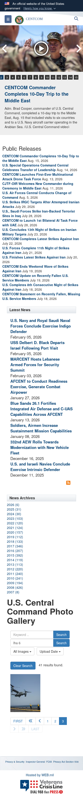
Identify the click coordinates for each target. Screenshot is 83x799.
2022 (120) (15, 523)
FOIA (49, 761)
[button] (40, 8)
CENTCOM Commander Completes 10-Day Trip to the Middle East (36, 94)
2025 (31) (14, 509)
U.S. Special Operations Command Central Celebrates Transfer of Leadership (35, 167)
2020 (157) (15, 532)
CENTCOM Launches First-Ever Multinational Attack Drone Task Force (37, 176)
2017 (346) (15, 546)
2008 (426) (15, 587)
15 (76, 77)
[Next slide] (78, 48)
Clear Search (23, 665)
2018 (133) (15, 541)
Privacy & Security (14, 761)
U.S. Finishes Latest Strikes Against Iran (34, 257)
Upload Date (49, 651)
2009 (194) (15, 583)
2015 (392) (15, 555)
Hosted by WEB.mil (40, 775)
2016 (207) (15, 550)
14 (70, 77)
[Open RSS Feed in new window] (68, 483)
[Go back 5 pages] (31, 721)
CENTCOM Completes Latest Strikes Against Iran (40, 238)
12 (58, 77)
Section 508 (72, 761)
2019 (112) (15, 537)
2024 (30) (14, 514)
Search (61, 634)
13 (64, 77)
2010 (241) (15, 578)
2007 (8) (13, 592)
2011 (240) (15, 573)
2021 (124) (15, 527)
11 (53, 77)
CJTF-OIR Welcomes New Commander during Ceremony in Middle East (37, 185)
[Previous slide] (4, 48)
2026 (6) (13, 504)
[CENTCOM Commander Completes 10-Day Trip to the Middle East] (41, 48)
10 (47, 77)
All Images (21, 651)
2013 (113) (15, 564)
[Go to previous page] (40, 721)
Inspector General (35, 761)
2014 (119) (15, 560)
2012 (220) (15, 569)
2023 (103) (15, 518)
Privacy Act (59, 761)
